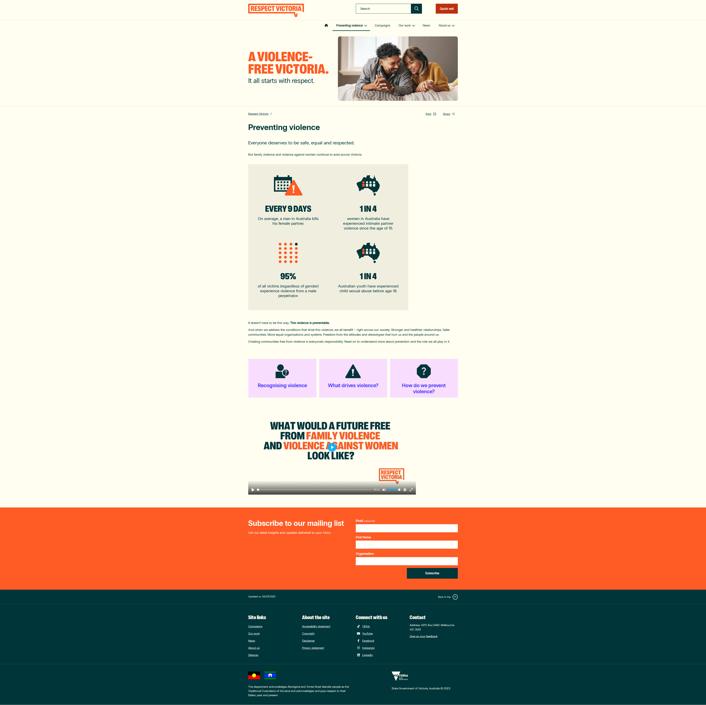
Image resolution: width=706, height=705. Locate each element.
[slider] (314, 489)
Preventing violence (349, 25)
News (426, 25)
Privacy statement (313, 648)
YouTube (367, 633)
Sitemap (253, 655)
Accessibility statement (316, 626)
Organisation (365, 554)
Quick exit (447, 9)
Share (446, 114)
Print (428, 114)
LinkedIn (367, 655)
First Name (363, 537)
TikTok (366, 626)
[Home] (276, 10)
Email (359, 521)
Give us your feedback (424, 636)
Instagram (368, 648)
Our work (405, 25)
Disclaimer (308, 640)
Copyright (308, 633)
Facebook (368, 640)
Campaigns (382, 25)
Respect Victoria (258, 114)
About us (444, 25)
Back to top (444, 597)
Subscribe (432, 573)
